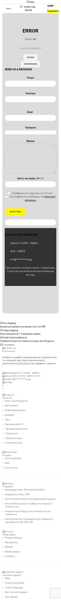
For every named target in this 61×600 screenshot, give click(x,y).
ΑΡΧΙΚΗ (30, 57)
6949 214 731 (33, 376)
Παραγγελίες (11, 542)
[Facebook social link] (8, 283)
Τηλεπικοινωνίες (14, 442)
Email (30, 112)
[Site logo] (28, 8)
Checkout (10, 556)
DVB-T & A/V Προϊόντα (16, 401)
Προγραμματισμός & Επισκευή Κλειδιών (25, 489)
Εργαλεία (9, 415)
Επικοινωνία (11, 467)
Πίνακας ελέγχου (13, 537)
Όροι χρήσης (11, 597)
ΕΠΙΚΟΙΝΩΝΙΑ (30, 64)
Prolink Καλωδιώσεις (15, 410)
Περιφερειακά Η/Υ (14, 424)
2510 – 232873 (17, 251)
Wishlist (9, 547)
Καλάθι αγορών (12, 551)
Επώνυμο (31, 93)
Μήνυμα (30, 141)
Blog (7, 463)
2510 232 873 (18, 376)
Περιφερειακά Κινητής (16, 429)
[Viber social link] (23, 283)
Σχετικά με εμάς (13, 458)
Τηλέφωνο (30, 127)
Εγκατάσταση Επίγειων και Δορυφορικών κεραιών (30, 499)
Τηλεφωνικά (11, 433)
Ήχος (7, 419)
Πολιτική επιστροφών (16, 592)
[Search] (15, 8)
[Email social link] (16, 283)
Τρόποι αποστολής (14, 583)
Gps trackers (11, 405)
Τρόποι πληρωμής (14, 587)
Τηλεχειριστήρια (13, 438)
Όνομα (30, 77)
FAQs (7, 578)
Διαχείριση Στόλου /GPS (17, 494)
